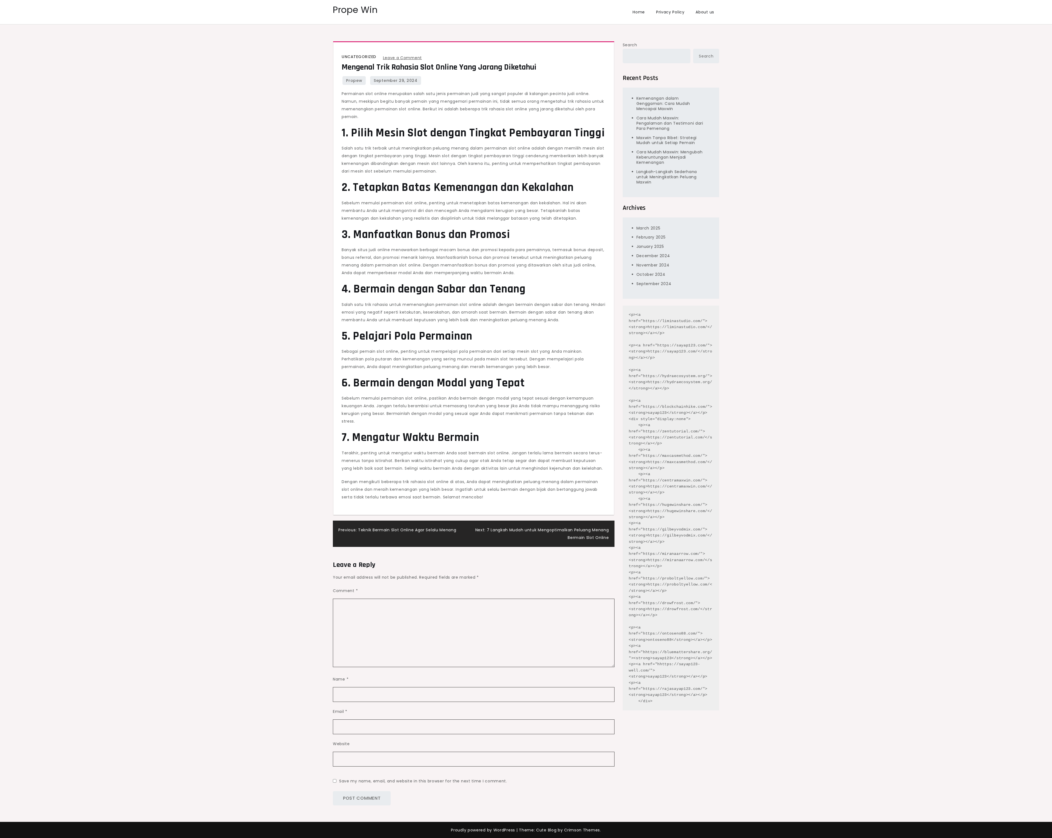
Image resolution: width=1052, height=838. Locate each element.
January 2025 (650, 246)
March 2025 (648, 228)
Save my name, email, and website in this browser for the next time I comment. (423, 781)
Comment (345, 590)
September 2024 (653, 283)
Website (341, 744)
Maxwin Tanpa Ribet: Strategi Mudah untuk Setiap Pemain (666, 140)
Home (639, 12)
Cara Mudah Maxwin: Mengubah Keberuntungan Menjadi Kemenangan (669, 157)
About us (705, 12)
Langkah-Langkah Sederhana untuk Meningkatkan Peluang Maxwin (666, 177)
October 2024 (650, 274)
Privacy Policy (670, 12)
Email (340, 711)
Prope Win (355, 10)
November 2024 (653, 265)
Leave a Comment (402, 58)
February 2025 (651, 237)
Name (340, 679)
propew (354, 80)
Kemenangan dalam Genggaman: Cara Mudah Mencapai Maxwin (663, 103)
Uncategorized (359, 56)
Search (630, 45)
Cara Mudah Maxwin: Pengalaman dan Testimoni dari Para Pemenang (669, 123)
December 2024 (653, 256)
